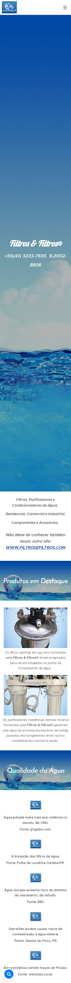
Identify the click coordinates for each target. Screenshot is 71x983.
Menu (65, 7)
